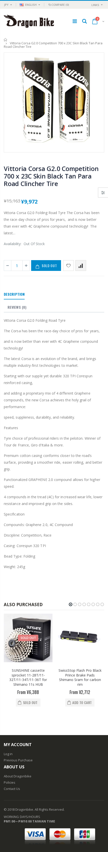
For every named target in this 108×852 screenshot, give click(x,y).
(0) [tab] (17, 307)
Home (6, 39)
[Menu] (75, 21)
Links (95, 5)
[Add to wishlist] (68, 265)
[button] (70, 604)
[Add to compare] (80, 265)
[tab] (14, 294)
